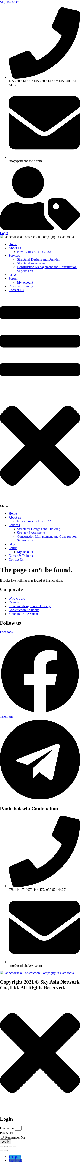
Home (13, 244)
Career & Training (21, 286)
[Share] (10, 1146)
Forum (13, 278)
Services (14, 255)
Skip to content (10, 2)
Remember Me (14, 1137)
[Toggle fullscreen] (6, 1146)
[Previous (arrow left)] (1, 1150)
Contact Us (16, 290)
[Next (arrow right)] (6, 1150)
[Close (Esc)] (14, 1146)
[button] (40, 401)
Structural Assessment (32, 263)
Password (6, 1132)
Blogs (12, 274)
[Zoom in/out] (1, 1146)
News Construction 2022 (34, 252)
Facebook (15, 1160)
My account (25, 282)
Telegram (15, 1157)
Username (7, 1128)
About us (15, 248)
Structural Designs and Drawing (38, 259)
